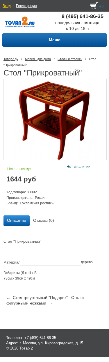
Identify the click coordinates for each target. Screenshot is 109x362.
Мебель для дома (38, 59)
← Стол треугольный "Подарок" (37, 297)
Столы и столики (70, 59)
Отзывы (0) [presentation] (43, 220)
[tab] (16, 220)
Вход (7, 6)
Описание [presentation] (16, 220)
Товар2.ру (10, 59)
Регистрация (26, 6)
